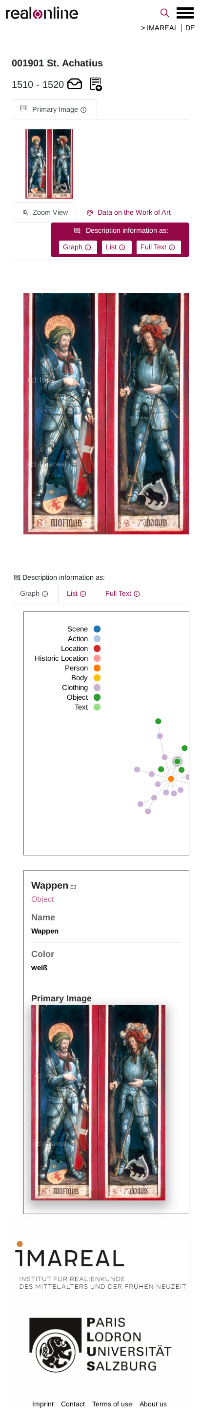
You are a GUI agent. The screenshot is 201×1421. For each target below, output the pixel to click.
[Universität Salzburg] (100, 1344)
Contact (73, 1404)
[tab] (54, 109)
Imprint (43, 1404)
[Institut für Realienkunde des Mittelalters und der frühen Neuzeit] (100, 1265)
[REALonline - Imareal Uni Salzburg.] (100, 12)
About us (153, 1404)
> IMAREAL (159, 28)
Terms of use (112, 1404)
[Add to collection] (96, 84)
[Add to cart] (74, 84)
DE (190, 28)
